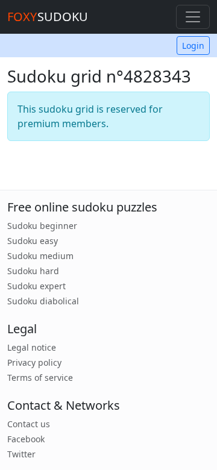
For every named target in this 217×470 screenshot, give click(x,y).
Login (193, 45)
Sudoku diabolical (43, 301)
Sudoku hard (33, 271)
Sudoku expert (36, 286)
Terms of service (40, 377)
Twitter (21, 454)
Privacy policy (34, 362)
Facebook (26, 439)
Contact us (28, 424)
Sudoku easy (32, 240)
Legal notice (31, 347)
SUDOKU (47, 16)
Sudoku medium (40, 256)
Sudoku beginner (42, 225)
